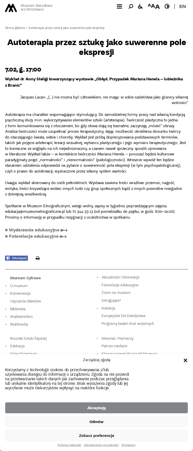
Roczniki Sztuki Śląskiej (28, 339)
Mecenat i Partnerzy (117, 339)
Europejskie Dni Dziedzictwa (124, 316)
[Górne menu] (119, 6)
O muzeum (19, 286)
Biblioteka (18, 309)
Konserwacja (20, 294)
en (182, 6)
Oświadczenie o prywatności (101, 445)
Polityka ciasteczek (69, 445)
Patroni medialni (114, 346)
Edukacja (17, 346)
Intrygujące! (111, 301)
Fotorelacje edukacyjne (120, 285)
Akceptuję (96, 407)
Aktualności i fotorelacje (120, 277)
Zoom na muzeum (116, 293)
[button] (185, 360)
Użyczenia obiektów (25, 301)
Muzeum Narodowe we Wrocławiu (36, 8)
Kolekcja (108, 308)
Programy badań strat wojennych (128, 324)
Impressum (128, 445)
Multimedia (19, 325)
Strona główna (15, 28)
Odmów (96, 421)
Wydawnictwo (21, 317)
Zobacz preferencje (96, 435)
